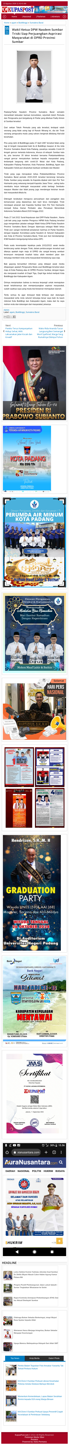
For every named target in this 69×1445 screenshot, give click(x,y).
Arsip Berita (34, 1358)
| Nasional (26, 16)
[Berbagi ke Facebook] (14, 316)
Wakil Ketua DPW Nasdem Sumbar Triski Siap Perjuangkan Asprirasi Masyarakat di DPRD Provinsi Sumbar (37, 35)
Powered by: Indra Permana (34, 1442)
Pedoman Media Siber (34, 1437)
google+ (61, 3)
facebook (57, 3)
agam (12, 312)
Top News (15, 1358)
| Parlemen (40, 16)
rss (65, 3)
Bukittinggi (20, 312)
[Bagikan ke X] (11, 316)
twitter (52, 3)
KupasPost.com (22, 1435)
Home (14, 16)
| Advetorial (55, 16)
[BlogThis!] (8, 316)
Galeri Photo (54, 1358)
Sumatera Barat (32, 312)
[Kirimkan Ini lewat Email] (5, 316)
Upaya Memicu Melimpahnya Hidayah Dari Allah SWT (36, 1343)
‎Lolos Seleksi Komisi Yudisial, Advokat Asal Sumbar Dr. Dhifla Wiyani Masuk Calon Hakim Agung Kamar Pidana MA (36, 1274)
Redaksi (34, 1439)
